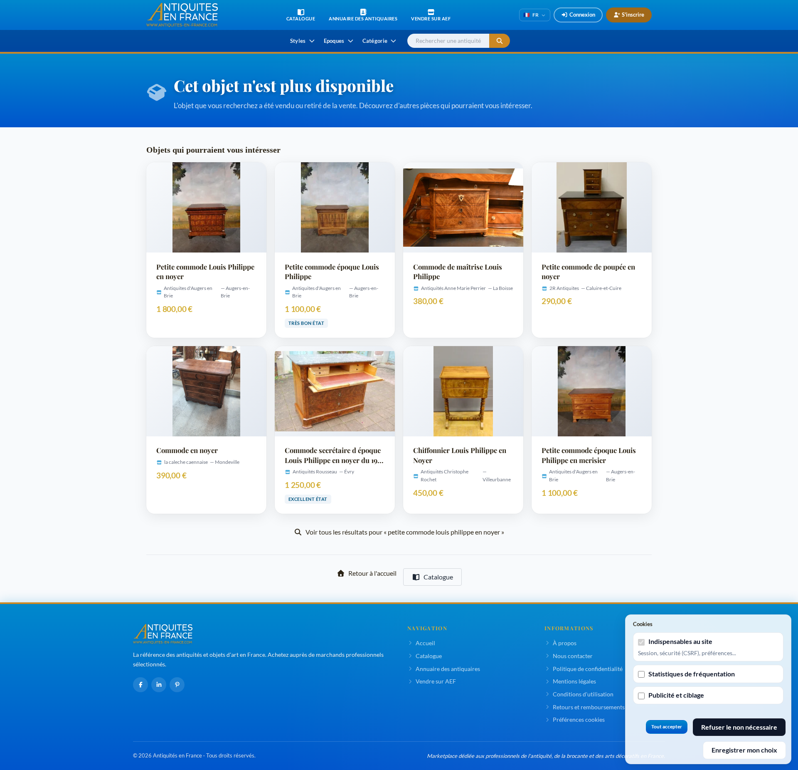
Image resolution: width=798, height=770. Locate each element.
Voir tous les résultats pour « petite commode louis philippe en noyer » (404, 532)
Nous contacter (573, 655)
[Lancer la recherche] (499, 41)
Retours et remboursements (589, 707)
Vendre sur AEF (436, 681)
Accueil (425, 642)
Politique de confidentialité (588, 668)
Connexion (582, 14)
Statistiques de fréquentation (691, 674)
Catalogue (438, 577)
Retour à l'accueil (372, 573)
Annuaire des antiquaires (448, 668)
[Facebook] (140, 684)
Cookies (643, 624)
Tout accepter (666, 726)
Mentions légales (574, 681)
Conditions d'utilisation (583, 694)
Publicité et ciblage (676, 695)
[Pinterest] (177, 684)
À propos (564, 642)
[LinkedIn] (158, 684)
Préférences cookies (579, 719)
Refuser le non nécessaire (739, 727)
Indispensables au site (680, 641)
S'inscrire (633, 14)
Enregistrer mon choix (744, 750)
